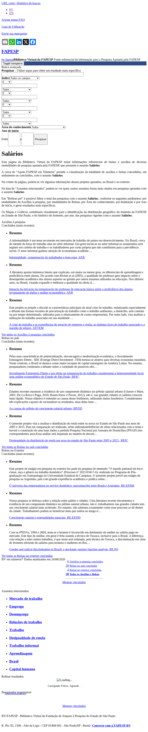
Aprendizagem (20, 653)
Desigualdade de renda (27, 638)
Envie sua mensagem (14, 33)
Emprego (16, 606)
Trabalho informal (24, 645)
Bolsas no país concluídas (83, 565)
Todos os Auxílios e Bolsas (84, 574)
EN (11, 13)
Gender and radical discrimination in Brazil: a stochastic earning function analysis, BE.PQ (63, 549)
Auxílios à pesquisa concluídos (86, 561)
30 (67, 574)
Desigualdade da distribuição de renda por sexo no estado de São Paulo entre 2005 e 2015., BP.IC (68, 440)
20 (67, 565)
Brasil (13, 661)
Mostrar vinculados (74, 582)
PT (11, 9)
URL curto (8, 3)
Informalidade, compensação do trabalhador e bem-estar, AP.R (47, 257)
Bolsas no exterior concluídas (85, 570)
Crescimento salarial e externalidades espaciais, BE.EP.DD (45, 517)
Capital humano (22, 669)
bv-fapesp (7, 59)
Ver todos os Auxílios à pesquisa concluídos (28, 334)
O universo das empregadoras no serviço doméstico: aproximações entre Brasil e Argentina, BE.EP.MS (71, 485)
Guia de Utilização (13, 26)
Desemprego (19, 614)
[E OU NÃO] (6, 81)
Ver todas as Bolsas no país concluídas (25, 447)
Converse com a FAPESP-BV (111, 725)
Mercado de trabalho (26, 599)
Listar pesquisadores (15, 693)
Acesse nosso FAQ (13, 19)
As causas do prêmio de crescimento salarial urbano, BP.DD (45, 408)
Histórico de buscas (28, 3)
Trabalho (16, 630)
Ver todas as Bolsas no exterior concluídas (27, 555)
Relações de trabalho (25, 622)
